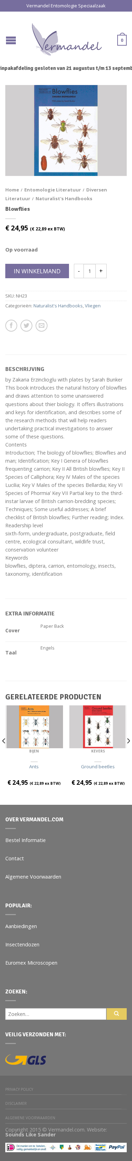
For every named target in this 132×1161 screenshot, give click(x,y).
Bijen (34, 751)
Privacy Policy (19, 1089)
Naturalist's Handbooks (64, 198)
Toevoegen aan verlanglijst (109, 103)
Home (12, 190)
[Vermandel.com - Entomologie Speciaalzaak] (67, 38)
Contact (14, 858)
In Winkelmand (37, 271)
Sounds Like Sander (30, 1134)
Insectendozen (22, 944)
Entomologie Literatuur (52, 190)
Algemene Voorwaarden (33, 876)
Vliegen (93, 305)
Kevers (98, 751)
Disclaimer (16, 1103)
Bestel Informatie (25, 840)
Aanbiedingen (21, 926)
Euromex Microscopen (31, 962)
